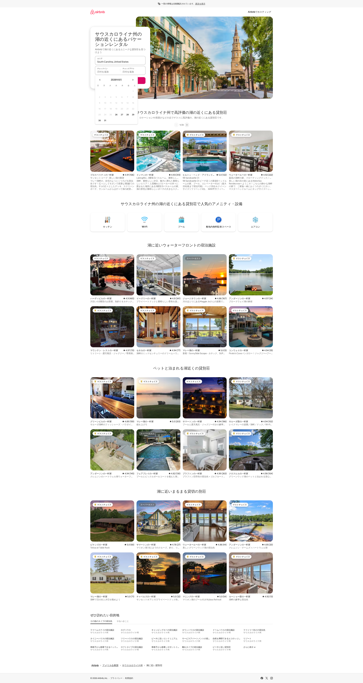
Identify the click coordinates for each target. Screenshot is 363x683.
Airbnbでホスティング (259, 11)
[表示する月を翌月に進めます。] (133, 80)
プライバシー (116, 678)
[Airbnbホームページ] (97, 11)
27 (122, 114)
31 (105, 120)
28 (127, 114)
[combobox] (120, 61)
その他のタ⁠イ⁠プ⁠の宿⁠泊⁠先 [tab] (101, 621)
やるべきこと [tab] (123, 621)
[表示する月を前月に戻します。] (100, 80)
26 (116, 114)
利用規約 (129, 678)
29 (133, 114)
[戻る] (176, 125)
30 (99, 120)
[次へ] (187, 125)
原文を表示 (200, 3)
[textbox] (107, 71)
